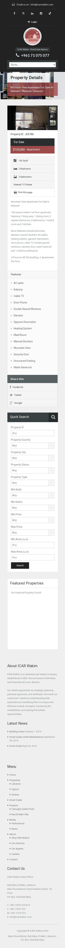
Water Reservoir (23, 367)
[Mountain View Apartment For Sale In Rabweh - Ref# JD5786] (32, 118)
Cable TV (19, 296)
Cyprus (15, 789)
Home (12, 774)
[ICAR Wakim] (32, 36)
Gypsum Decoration (25, 322)
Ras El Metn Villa (20, 814)
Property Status (20, 464)
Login (34, 22)
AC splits (19, 283)
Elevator (18, 315)
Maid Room (20, 334)
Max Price (16, 526)
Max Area (20, 551)
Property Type (19, 477)
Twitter (17, 395)
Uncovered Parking (24, 360)
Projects (13, 805)
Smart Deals (15, 746)
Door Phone (20, 302)
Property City (18, 452)
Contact (13, 859)
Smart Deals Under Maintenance (26, 737)
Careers (16, 854)
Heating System (23, 328)
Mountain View (22, 347)
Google (18, 403)
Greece (15, 794)
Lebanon (16, 783)
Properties (14, 780)
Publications (18, 823)
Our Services (18, 843)
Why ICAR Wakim (20, 837)
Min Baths (16, 501)
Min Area (19, 539)
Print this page (25, 192)
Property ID (17, 427)
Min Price (16, 514)
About (12, 834)
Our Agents (17, 848)
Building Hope (16, 731)
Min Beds (16, 489)
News (15, 828)
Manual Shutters (23, 341)
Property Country (21, 439)
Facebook (18, 387)
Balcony (18, 289)
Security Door (21, 354)
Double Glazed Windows (27, 309)
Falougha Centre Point (23, 809)
